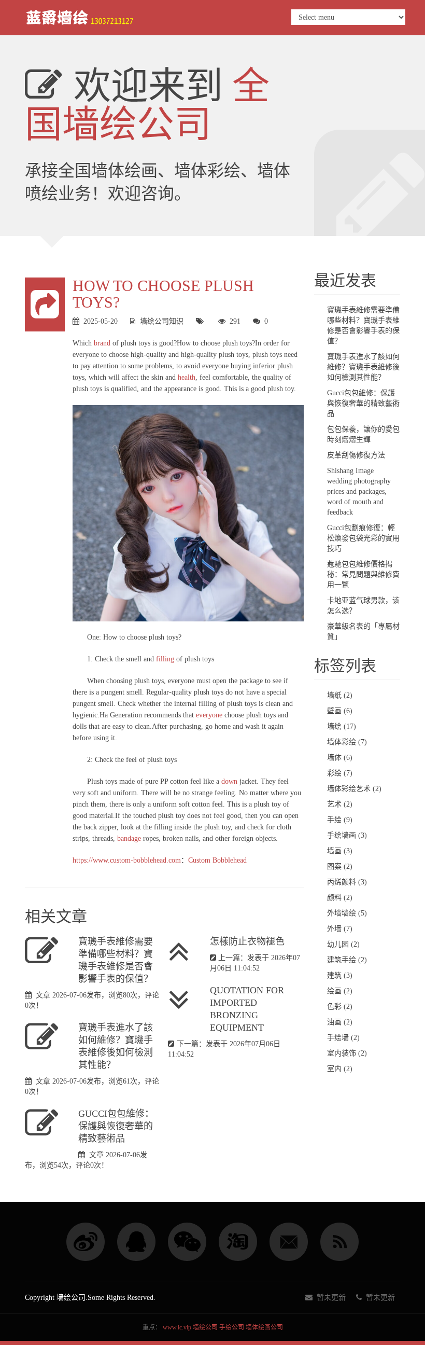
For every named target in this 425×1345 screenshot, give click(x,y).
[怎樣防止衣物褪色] (183, 951)
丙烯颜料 (347, 882)
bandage (129, 838)
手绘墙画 (347, 835)
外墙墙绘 (347, 913)
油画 (339, 1022)
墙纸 (339, 695)
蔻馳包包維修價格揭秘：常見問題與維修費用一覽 (363, 574)
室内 (339, 1069)
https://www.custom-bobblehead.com (127, 860)
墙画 (339, 851)
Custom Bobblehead (217, 860)
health (186, 377)
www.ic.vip (177, 1327)
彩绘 (339, 773)
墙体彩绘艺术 (354, 789)
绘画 (339, 991)
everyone (209, 715)
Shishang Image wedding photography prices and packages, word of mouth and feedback (359, 491)
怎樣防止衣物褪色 (247, 941)
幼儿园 (343, 944)
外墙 (339, 929)
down (229, 781)
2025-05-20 (100, 321)
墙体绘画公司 (264, 1327)
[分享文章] (45, 304)
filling (165, 659)
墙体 (339, 757)
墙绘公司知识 (161, 321)
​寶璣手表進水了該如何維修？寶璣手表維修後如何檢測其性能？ (363, 367)
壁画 (339, 711)
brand (102, 343)
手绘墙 (343, 1038)
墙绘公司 (205, 1327)
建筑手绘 (347, 960)
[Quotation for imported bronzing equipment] (183, 1000)
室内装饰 (347, 1053)
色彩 (339, 1006)
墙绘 (341, 726)
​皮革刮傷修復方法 (356, 455)
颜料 (339, 898)
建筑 (339, 975)
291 (235, 321)
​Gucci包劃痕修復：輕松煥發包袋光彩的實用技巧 (363, 538)
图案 (339, 866)
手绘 (339, 820)
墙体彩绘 (347, 742)
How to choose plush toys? (163, 294)
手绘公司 (231, 1327)
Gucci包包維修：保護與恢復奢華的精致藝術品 (116, 1126)
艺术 (339, 804)
